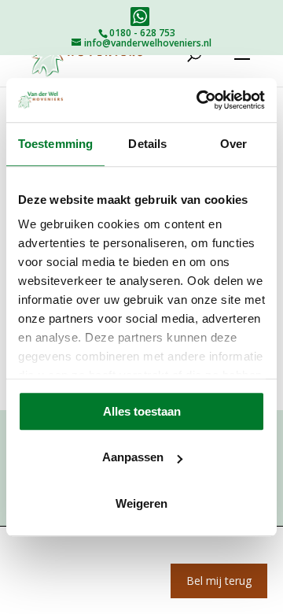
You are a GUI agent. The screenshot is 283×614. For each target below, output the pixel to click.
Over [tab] (233, 143)
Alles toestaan (142, 411)
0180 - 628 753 (142, 32)
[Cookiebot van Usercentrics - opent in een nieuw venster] (199, 100)
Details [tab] (147, 143)
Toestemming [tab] (55, 143)
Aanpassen (133, 457)
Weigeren (141, 503)
